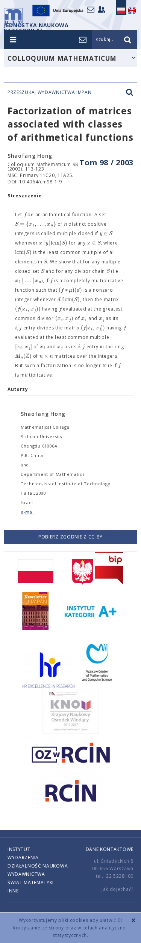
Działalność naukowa (38, 866)
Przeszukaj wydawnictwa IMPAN (50, 92)
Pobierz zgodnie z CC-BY (70, 537)
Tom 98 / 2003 (106, 162)
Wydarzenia (23, 857)
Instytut (19, 849)
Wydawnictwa (26, 874)
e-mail (28, 512)
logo (13, 17)
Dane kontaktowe (110, 849)
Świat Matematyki (31, 882)
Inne (13, 891)
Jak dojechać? (117, 889)
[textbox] (25, 214)
